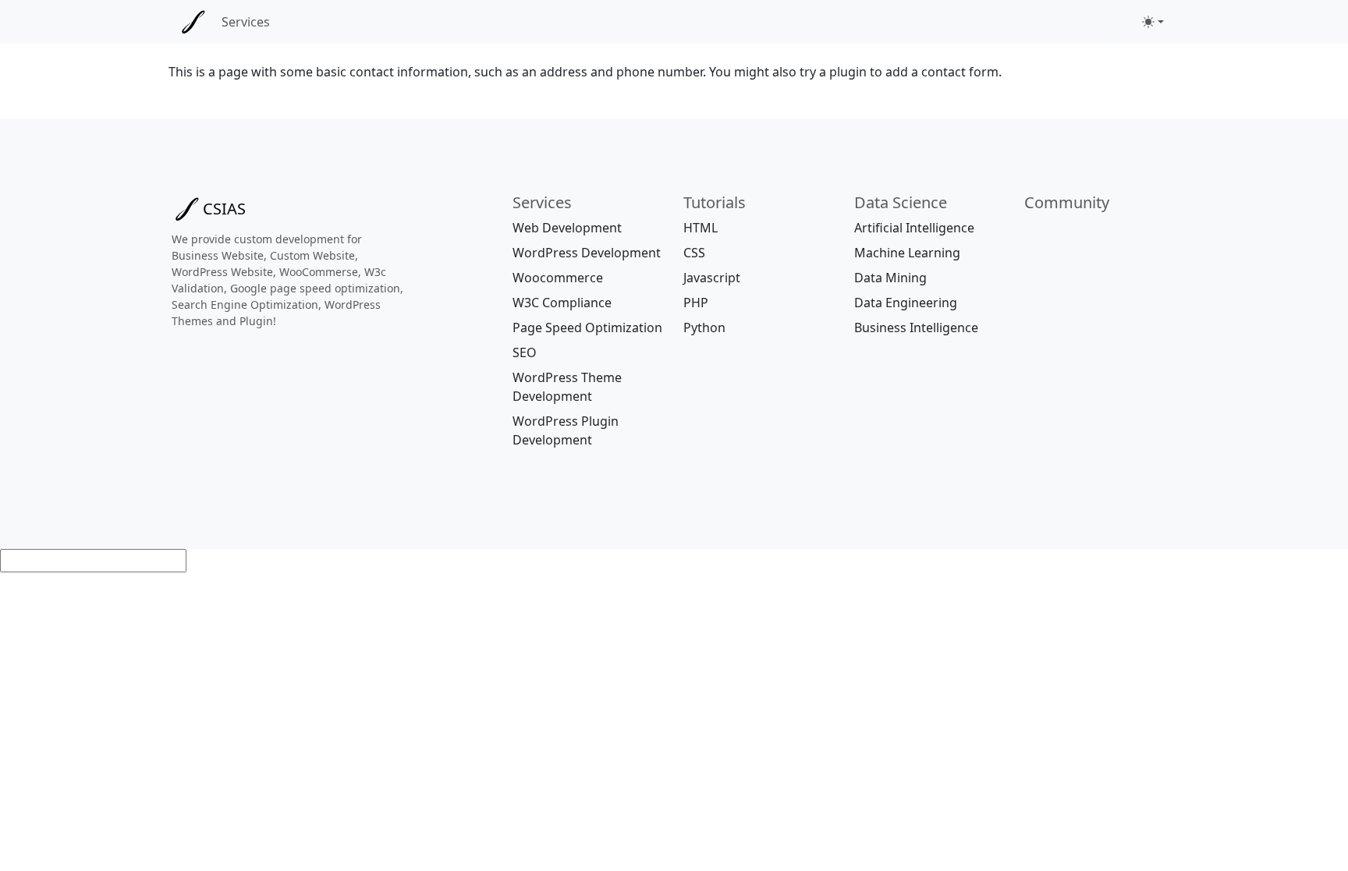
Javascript (711, 277)
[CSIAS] (193, 21)
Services (246, 21)
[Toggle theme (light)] (1153, 21)
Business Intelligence (916, 327)
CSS (694, 252)
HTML (700, 227)
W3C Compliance (562, 302)
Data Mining (890, 277)
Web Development (567, 227)
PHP (695, 302)
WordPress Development (587, 252)
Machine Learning (907, 252)
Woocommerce (558, 277)
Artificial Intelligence (914, 227)
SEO (525, 352)
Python (704, 327)
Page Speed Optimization (587, 327)
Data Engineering (905, 302)
